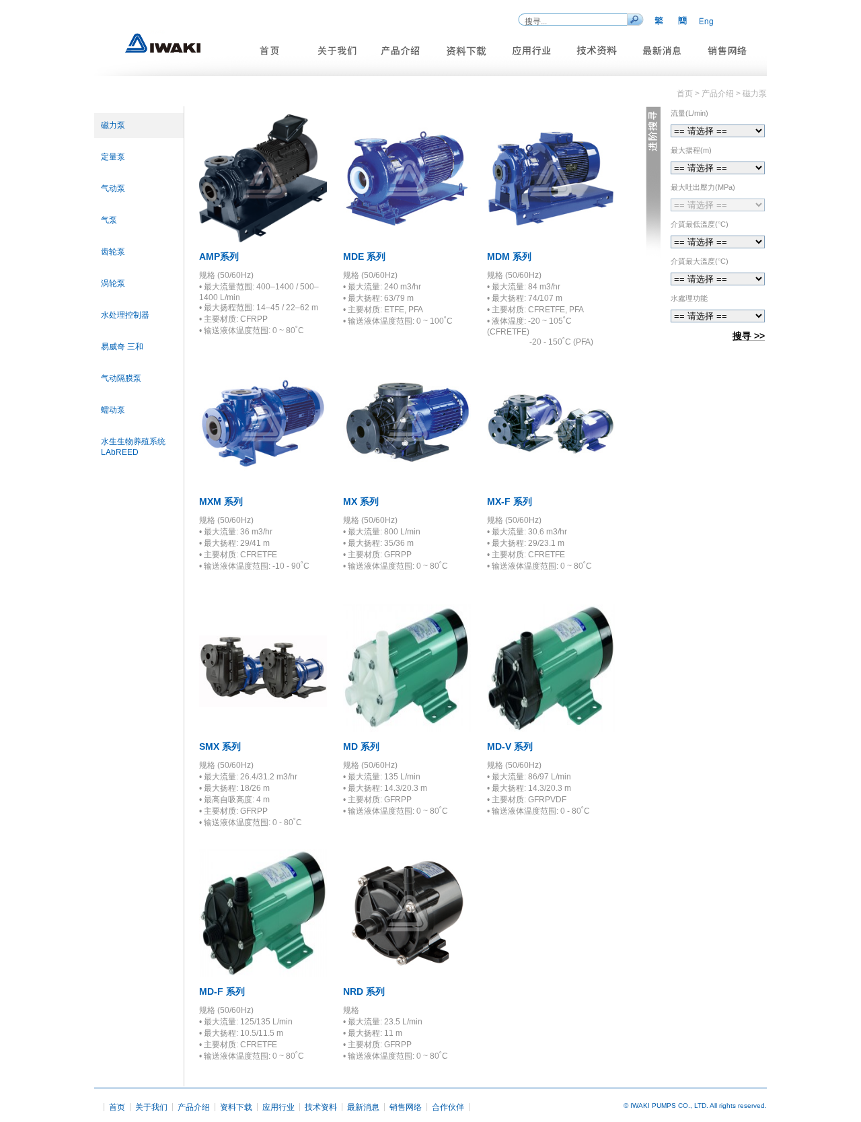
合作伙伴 (448, 1107)
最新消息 (363, 1107)
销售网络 (405, 1107)
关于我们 (151, 1107)
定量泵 (113, 157)
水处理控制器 (125, 315)
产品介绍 (194, 1107)
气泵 (109, 220)
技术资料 (321, 1107)
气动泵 (113, 188)
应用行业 (278, 1107)
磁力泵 (113, 125)
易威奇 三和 (122, 346)
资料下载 (236, 1107)
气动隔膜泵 (121, 378)
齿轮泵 (113, 251)
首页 (117, 1107)
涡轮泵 (113, 283)
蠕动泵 (113, 410)
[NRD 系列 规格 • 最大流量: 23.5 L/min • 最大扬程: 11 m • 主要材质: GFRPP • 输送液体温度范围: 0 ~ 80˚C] (407, 974)
